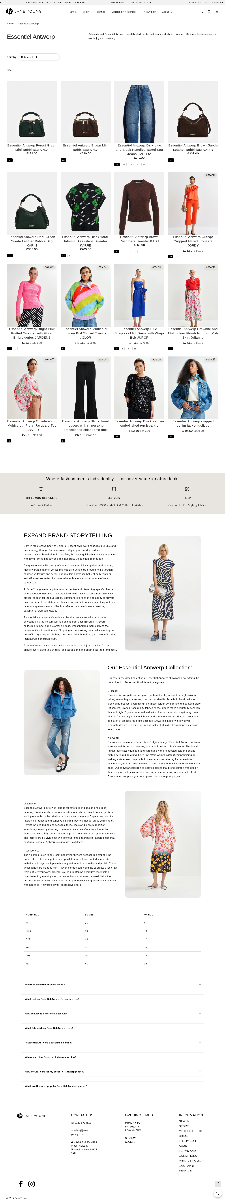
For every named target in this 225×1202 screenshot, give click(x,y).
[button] (201, 11)
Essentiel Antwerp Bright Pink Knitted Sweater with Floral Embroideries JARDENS (32, 333)
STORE (184, 1126)
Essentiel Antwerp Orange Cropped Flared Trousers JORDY (193, 241)
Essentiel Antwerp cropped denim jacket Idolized (193, 423)
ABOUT (184, 1145)
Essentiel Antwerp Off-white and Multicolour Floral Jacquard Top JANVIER (32, 425)
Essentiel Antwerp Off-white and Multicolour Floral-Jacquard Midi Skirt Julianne (193, 333)
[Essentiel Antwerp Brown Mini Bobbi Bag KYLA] (86, 112)
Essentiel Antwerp (29, 23)
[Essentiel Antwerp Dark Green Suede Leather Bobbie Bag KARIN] (32, 203)
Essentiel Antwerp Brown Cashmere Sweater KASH (139, 239)
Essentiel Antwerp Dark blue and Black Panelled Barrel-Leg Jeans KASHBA (139, 150)
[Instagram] (31, 1184)
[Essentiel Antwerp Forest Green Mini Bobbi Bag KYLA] (32, 112)
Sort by (11, 57)
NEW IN (184, 1121)
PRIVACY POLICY (191, 1160)
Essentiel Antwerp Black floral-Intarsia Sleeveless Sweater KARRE (85, 241)
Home (10, 23)
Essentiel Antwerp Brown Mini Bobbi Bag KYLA (86, 147)
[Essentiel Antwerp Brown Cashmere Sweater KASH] (139, 203)
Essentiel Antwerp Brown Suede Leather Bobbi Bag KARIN (193, 147)
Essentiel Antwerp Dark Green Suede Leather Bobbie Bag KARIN (32, 241)
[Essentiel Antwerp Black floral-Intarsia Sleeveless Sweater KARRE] (86, 203)
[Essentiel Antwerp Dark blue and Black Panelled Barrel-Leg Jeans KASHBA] (139, 112)
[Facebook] (20, 1184)
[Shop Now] (218, 1193)
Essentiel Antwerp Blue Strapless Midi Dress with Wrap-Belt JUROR (139, 333)
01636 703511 (83, 1123)
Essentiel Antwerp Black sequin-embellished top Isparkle (139, 423)
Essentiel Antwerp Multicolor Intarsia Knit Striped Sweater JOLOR (86, 333)
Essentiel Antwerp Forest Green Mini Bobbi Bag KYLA (31, 147)
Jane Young (21, 1198)
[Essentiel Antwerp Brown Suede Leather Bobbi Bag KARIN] (193, 112)
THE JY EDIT (188, 1140)
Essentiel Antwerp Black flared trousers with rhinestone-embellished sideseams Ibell (85, 425)
